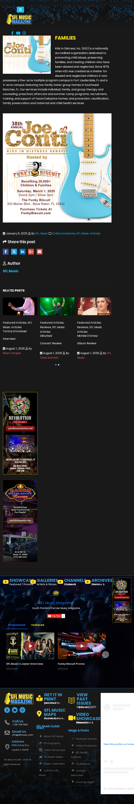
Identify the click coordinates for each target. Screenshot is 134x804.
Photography (52, 743)
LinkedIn (22, 252)
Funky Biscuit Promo (71, 663)
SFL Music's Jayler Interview (24, 663)
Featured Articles (86, 739)
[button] (55, 364)
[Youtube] (18, 33)
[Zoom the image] (19, 16)
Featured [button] (37, 625)
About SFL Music (54, 736)
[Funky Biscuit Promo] (82, 645)
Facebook (6, 252)
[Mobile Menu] (20, 10)
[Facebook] (12, 33)
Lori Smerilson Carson (92, 363)
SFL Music (41, 233)
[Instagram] (24, 33)
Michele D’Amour (50, 336)
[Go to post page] (20, 306)
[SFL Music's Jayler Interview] (30, 645)
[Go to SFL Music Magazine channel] (56, 594)
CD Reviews (83, 764)
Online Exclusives (63, 233)
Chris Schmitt (12, 358)
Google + (31, 252)
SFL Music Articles (88, 233)
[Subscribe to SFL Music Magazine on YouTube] (56, 616)
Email (39, 252)
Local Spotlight (85, 782)
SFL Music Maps (53, 757)
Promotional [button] (16, 625)
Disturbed (9, 336)
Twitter (14, 252)
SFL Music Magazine (56, 602)
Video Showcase (54, 750)
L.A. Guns (82, 341)
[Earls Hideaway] (20, 521)
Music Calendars (54, 763)
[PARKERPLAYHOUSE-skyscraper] (20, 433)
